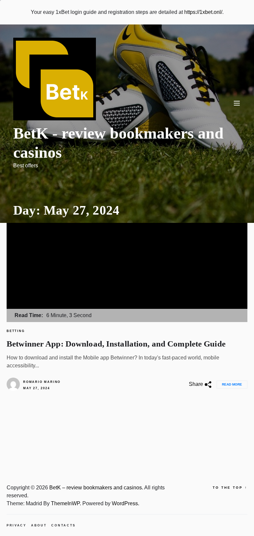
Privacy (16, 525)
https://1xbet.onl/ (203, 12)
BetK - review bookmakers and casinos (118, 142)
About (39, 525)
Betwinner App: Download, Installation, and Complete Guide (116, 343)
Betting (16, 331)
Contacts (63, 525)
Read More (232, 384)
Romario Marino (42, 382)
